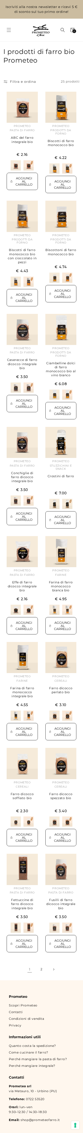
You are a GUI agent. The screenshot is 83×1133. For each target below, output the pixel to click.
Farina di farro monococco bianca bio (61, 586)
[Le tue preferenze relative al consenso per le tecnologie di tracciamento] (75, 1125)
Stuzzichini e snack (61, 467)
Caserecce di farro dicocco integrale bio (22, 364)
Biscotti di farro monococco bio (61, 143)
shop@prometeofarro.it (40, 1120)
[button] (9, 30)
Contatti (16, 1012)
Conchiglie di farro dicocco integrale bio (22, 477)
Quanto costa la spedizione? (32, 1046)
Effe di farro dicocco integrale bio (22, 586)
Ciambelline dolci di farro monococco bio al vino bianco (61, 369)
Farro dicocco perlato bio (60, 690)
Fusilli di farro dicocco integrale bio (60, 904)
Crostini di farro (61, 476)
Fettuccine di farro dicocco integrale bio (22, 904)
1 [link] (29, 969)
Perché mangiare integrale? (32, 1066)
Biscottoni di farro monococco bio (60, 252)
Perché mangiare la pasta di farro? (38, 1059)
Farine (61, 574)
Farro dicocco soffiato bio (22, 796)
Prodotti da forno (60, 132)
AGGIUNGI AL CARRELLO (24, 181)
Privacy (15, 1025)
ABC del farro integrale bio (22, 140)
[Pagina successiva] (53, 969)
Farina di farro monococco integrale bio (22, 692)
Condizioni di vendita (26, 1019)
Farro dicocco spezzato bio (60, 796)
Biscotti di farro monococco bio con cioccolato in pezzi (22, 256)
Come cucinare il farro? (28, 1052)
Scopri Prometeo (23, 1005)
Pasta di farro (22, 130)
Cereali (60, 680)
